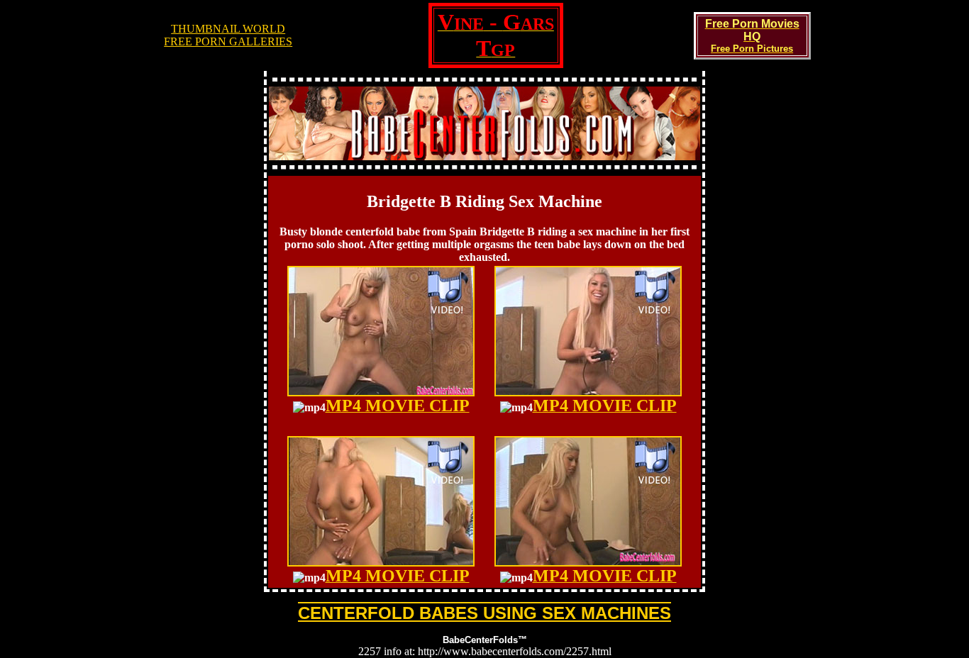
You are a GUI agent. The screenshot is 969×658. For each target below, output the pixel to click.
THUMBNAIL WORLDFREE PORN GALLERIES (228, 35)
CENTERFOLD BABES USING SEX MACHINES (484, 613)
